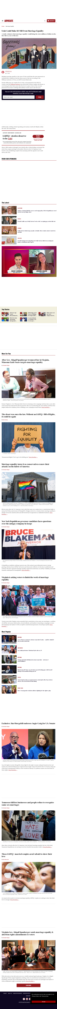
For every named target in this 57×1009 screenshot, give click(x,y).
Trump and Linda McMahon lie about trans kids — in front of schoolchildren (33, 660)
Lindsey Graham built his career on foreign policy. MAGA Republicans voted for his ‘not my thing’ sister (37, 211)
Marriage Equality (10, 26)
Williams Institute (15, 84)
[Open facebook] (24, 999)
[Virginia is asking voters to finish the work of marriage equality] (28, 600)
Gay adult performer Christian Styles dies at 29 (30, 650)
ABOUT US (10, 993)
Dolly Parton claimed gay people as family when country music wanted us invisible (36, 231)
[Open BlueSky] (27, 999)
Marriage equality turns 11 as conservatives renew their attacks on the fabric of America (25, 465)
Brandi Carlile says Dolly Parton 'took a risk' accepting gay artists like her (37, 221)
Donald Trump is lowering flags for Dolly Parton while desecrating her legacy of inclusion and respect (35, 241)
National (20, 637)
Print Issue (20, 688)
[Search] (45, 21)
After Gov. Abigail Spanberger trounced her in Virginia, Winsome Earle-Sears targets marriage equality (25, 361)
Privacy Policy (35, 996)
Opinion (19, 228)
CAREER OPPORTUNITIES (17, 993)
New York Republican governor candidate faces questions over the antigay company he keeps (26, 522)
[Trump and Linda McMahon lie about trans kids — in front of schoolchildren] (9, 659)
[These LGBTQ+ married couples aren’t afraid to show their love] (28, 877)
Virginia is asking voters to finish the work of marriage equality (25, 578)
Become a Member (38, 136)
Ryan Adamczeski (6, 859)
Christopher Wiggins (6, 365)
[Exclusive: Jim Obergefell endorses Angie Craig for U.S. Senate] (28, 744)
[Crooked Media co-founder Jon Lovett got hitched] (23, 319)
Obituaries (20, 648)
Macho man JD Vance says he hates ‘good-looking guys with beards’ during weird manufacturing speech (35, 670)
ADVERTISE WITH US (27, 993)
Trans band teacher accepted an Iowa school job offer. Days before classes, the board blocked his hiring (35, 680)
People (19, 219)
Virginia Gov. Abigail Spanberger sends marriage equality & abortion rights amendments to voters (27, 933)
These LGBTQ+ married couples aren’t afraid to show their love (27, 855)
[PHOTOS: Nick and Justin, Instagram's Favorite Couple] (5, 319)
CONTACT (5, 993)
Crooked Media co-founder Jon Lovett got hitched (32, 320)
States (19, 677)
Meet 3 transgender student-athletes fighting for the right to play (34, 690)
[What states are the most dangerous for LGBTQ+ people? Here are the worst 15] (42, 314)
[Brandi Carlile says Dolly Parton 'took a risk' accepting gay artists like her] (9, 220)
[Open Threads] (30, 999)
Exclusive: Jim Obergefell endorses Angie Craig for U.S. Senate (28, 723)
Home (3, 26)
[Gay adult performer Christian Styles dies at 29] (9, 649)
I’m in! (39, 97)
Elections (20, 208)
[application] (29, 261)
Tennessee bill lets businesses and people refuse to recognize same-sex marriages (28, 803)
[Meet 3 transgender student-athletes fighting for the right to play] (9, 689)
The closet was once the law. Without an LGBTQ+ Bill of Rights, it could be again (28, 415)
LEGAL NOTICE (28, 995)
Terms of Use (45, 996)
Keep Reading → (46, 407)
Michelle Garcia (9, 71)
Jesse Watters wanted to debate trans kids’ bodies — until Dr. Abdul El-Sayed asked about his (36, 640)
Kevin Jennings (5, 419)
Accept (43, 1001)
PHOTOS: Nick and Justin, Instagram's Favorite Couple (14, 320)
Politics (20, 238)
